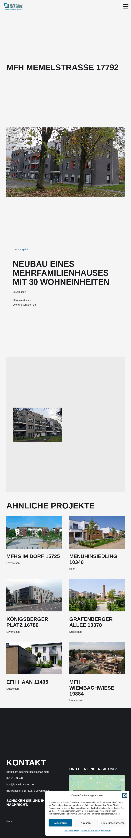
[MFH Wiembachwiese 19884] (97, 658)
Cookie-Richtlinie (71, 830)
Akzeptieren (60, 823)
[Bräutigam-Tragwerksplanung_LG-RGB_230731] (13, 6)
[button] (124, 795)
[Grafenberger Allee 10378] (97, 595)
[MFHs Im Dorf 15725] (34, 532)
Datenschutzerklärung (90, 830)
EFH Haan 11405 (27, 682)
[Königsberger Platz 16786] (34, 595)
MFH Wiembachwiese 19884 (91, 688)
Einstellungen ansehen (112, 823)
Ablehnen (86, 823)
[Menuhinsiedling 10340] (97, 532)
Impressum (106, 830)
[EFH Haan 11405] (34, 658)
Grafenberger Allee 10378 (91, 622)
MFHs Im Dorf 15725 (33, 556)
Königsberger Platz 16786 (27, 622)
